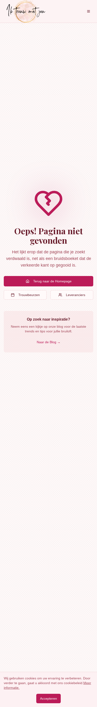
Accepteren (48, 698)
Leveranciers (75, 295)
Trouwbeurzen (29, 295)
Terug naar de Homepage (52, 281)
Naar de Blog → (49, 342)
